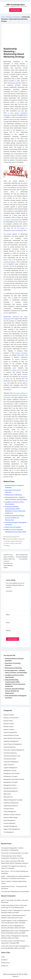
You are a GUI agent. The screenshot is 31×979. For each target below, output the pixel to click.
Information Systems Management (14, 750)
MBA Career (7, 794)
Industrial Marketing (9, 747)
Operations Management (11, 803)
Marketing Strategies (11, 539)
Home (3, 17)
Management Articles (10, 770)
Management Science (10, 785)
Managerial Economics (10, 788)
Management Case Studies (12, 773)
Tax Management (9, 832)
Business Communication (11, 717)
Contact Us (4, 965)
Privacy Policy (5, 962)
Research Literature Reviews (12, 814)
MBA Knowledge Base (15, 5)
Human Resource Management (13, 744)
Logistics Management (10, 767)
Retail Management (9, 820)
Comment (9, 591)
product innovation (21, 359)
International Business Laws (12, 756)
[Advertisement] (15, 37)
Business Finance (9, 723)
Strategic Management (10, 826)
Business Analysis (9, 715)
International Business (10, 753)
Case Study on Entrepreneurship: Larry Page (14, 853)
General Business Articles (11, 735)
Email (8, 622)
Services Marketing (9, 823)
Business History (9, 726)
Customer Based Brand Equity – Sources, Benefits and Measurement (15, 518)
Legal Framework (9, 764)
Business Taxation (9, 729)
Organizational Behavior (11, 805)
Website (8, 630)
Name (8, 614)
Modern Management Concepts (13, 800)
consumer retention (9, 262)
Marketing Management (13, 17)
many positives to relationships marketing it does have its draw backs (15, 395)
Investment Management (11, 761)
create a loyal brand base (13, 219)
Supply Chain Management (12, 829)
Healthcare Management (11, 741)
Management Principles (11, 782)
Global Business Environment (12, 738)
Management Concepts (11, 776)
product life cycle (17, 370)
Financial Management (10, 732)
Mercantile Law (8, 797)
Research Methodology (10, 817)
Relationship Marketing (15, 83)
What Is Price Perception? (13, 527)
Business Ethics (8, 720)
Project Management (10, 811)
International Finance (10, 759)
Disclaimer (4, 960)
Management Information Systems (14, 779)
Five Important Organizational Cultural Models (15, 891)
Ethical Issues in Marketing (13, 495)
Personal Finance (9, 808)
